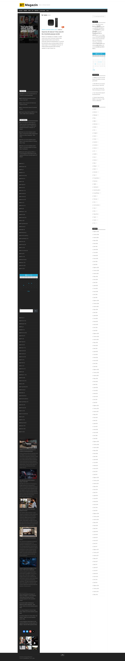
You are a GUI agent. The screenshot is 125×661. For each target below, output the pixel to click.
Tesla (97, 43)
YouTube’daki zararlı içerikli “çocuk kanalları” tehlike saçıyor (28, 29)
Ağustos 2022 (96, 369)
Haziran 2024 (96, 306)
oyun (103, 38)
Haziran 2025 (96, 273)
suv (96, 41)
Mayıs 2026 (96, 240)
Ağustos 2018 (96, 513)
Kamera (22, 205)
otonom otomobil (99, 38)
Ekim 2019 (95, 471)
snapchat (94, 41)
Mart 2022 (95, 384)
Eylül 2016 (95, 582)
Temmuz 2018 (96, 516)
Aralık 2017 (96, 537)
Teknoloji (22, 244)
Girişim (25, 10)
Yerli (47, 10)
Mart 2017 (95, 564)
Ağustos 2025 (96, 267)
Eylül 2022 (95, 366)
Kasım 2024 (96, 291)
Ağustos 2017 (96, 549)
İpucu (22, 202)
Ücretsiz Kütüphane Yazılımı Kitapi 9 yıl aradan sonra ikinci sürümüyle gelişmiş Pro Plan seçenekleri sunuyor (28, 124)
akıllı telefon (98, 24)
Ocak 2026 (96, 252)
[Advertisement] (29, 66)
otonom (93, 38)
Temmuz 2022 (96, 372)
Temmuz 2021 (96, 408)
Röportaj (22, 226)
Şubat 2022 (96, 387)
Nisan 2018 (96, 525)
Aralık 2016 (96, 573)
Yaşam (22, 262)
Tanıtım (22, 241)
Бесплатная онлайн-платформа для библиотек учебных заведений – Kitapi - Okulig (29, 135)
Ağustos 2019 (96, 477)
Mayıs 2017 (96, 558)
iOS (32, 10)
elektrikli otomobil (98, 28)
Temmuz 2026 (96, 234)
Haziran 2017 (96, 555)
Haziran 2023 (96, 339)
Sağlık (22, 229)
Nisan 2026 (96, 243)
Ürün (22, 247)
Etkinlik (22, 178)
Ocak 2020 (96, 462)
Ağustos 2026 (96, 231)
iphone (94, 35)
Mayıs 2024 (96, 309)
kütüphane (93, 37)
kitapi (103, 35)
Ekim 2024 (95, 294)
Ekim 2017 (95, 543)
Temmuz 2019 (96, 480)
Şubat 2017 (96, 567)
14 (31, 283)
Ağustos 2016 (96, 585)
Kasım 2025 (96, 258)
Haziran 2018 (96, 519)
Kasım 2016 (96, 576)
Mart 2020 (95, 456)
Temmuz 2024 (96, 303)
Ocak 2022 (96, 390)
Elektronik (42, 10)
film (100, 29)
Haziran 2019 (96, 483)
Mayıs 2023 (96, 342)
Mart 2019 (95, 492)
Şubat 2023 (96, 351)
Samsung (99, 40)
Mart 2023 (95, 348)
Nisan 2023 (96, 345)
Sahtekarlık (23, 232)
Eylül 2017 (95, 546)
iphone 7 (97, 35)
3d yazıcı (93, 24)
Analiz (22, 163)
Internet (22, 199)
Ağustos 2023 (96, 333)
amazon (101, 24)
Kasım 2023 (96, 324)
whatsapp (94, 45)
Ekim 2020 (95, 435)
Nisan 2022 (96, 381)
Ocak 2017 (96, 570)
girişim (103, 29)
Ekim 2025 (95, 261)
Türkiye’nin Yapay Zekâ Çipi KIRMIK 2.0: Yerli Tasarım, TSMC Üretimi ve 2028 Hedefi (98, 99)
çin (95, 48)
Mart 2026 (95, 246)
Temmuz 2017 (96, 552)
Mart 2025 (95, 282)
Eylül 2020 (95, 438)
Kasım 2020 (96, 432)
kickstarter (100, 35)
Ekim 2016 (95, 579)
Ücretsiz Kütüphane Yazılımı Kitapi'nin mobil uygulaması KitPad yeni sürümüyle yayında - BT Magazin (28, 155)
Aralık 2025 (96, 255)
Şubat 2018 (96, 531)
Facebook (97, 30)
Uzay (22, 253)
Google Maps (99, 31)
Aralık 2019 (96, 465)
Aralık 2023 (96, 321)
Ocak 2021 (96, 426)
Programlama (23, 223)
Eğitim (22, 172)
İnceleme (22, 196)
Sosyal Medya (23, 238)
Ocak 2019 (96, 498)
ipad (101, 33)
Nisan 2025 (96, 279)
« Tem (28, 291)
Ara (20, 308)
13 (28, 283)
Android (36, 10)
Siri (101, 40)
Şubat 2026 (96, 249)
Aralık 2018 (96, 501)
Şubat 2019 (96, 495)
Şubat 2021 (96, 423)
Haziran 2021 (96, 411)
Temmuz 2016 (96, 588)
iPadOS (22, 362)
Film (21, 181)
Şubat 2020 (96, 459)
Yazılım (20, 10)
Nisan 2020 (96, 453)
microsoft (98, 37)
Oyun (29, 10)
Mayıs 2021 (96, 414)
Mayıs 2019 (96, 486)
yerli (101, 45)
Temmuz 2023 (96, 336)
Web (22, 256)
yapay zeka (98, 45)
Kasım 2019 (96, 468)
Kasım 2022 (96, 360)
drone (93, 28)
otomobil (102, 37)
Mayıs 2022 (96, 378)
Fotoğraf (22, 184)
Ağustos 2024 (96, 300)
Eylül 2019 (95, 474)
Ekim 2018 (95, 507)
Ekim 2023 (95, 327)
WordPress (26, 658)
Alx (33, 658)
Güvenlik (22, 193)
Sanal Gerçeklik (24, 235)
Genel (22, 187)
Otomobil (22, 217)
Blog (22, 169)
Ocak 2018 (96, 534)
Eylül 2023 (95, 330)
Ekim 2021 (95, 399)
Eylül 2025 (95, 264)
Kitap (22, 208)
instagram (95, 33)
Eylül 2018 (95, 510)
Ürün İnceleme (23, 250)
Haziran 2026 (96, 237)
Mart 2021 (95, 420)
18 (23, 285)
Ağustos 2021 (96, 405)
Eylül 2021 (95, 402)
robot (96, 40)
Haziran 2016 (96, 591)
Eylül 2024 (95, 297)
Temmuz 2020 (96, 444)
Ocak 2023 (96, 354)
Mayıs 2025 (96, 276)
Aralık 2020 (96, 429)
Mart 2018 (95, 528)
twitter (101, 43)
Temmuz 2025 (96, 270)
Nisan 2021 (96, 417)
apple (99, 26)
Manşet (52, 29)
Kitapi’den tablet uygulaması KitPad (27, 152)
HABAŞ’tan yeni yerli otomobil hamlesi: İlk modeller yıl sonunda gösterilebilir (98, 79)
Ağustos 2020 (96, 441)
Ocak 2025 (96, 288)
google (94, 31)
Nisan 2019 (96, 489)
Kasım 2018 (96, 504)
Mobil (56, 29)
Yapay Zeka (23, 259)
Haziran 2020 (96, 447)
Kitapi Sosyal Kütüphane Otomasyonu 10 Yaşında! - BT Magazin (28, 127)
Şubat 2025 (96, 285)
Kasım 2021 (96, 396)
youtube (98, 47)
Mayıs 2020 (96, 450)
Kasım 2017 (96, 540)
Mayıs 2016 (96, 594)
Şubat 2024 (96, 315)
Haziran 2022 (96, 375)
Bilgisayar (22, 166)
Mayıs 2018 (96, 522)
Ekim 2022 (95, 363)
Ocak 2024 (96, 318)
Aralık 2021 (96, 393)
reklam (93, 40)
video (104, 43)
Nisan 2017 (96, 561)
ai (95, 24)
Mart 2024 (95, 312)
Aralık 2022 (96, 357)
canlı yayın (102, 26)
